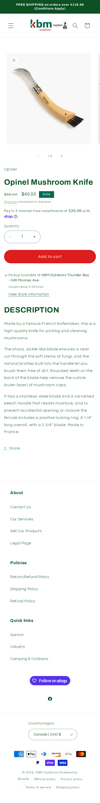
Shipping (10, 201)
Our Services (21, 519)
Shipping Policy (24, 589)
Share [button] (14, 448)
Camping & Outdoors (29, 659)
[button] (11, 25)
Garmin (17, 635)
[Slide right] (61, 156)
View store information (28, 294)
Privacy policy (71, 779)
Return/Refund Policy (29, 577)
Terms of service (38, 787)
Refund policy (45, 779)
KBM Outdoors (47, 772)
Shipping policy (67, 787)
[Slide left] (38, 156)
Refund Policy (22, 601)
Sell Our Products (26, 531)
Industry (17, 647)
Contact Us (20, 507)
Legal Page (20, 543)
